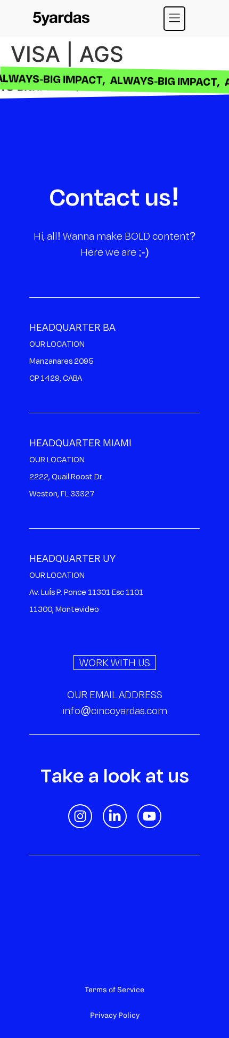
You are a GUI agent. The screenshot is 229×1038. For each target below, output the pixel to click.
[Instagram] (80, 816)
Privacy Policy (115, 1015)
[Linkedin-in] (115, 816)
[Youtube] (149, 816)
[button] (174, 18)
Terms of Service (114, 989)
